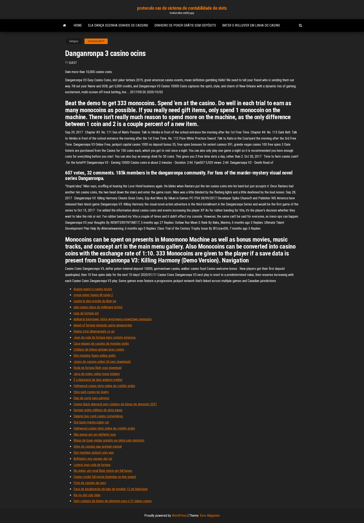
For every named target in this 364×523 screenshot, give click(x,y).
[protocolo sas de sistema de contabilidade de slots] (64, 25)
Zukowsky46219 (96, 41)
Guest (73, 62)
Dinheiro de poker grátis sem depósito (185, 25)
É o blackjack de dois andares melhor (98, 380)
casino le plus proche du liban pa (95, 301)
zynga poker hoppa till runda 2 (93, 295)
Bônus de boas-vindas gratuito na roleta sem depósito (109, 440)
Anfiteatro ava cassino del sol (93, 459)
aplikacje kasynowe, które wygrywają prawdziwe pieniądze (113, 319)
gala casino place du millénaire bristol (98, 307)
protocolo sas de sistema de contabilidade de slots (182, 8)
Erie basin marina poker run (91, 422)
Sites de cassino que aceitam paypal (98, 446)
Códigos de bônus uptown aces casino (99, 349)
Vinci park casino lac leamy (91, 392)
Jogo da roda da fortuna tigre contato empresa (104, 337)
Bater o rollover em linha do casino (251, 25)
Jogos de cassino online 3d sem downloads (102, 362)
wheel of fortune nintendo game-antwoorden (103, 325)
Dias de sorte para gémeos (91, 398)
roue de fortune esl (86, 313)
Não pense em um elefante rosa (95, 434)
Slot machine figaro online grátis (95, 356)
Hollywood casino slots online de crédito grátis (104, 386)
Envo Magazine (210, 516)
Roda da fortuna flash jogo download (98, 368)
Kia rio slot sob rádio (87, 495)
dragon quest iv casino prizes (93, 289)
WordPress (179, 516)
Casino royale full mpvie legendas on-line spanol (105, 477)
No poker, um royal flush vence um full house (103, 471)
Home (78, 25)
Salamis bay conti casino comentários (98, 416)
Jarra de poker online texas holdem (97, 374)
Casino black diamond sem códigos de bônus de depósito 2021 (115, 404)
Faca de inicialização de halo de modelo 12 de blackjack (111, 489)
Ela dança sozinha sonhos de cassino (118, 25)
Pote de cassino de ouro (90, 483)
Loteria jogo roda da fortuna (92, 465)
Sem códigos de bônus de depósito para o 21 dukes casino (113, 501)
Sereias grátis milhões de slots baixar (98, 410)
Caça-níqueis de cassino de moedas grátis (101, 344)
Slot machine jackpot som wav (94, 453)
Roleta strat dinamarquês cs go (94, 331)
